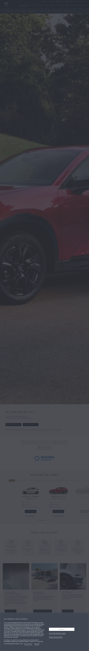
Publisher (36, 643)
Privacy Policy (28, 643)
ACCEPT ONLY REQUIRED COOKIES (57, 633)
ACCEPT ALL (62, 629)
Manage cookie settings (56, 636)
